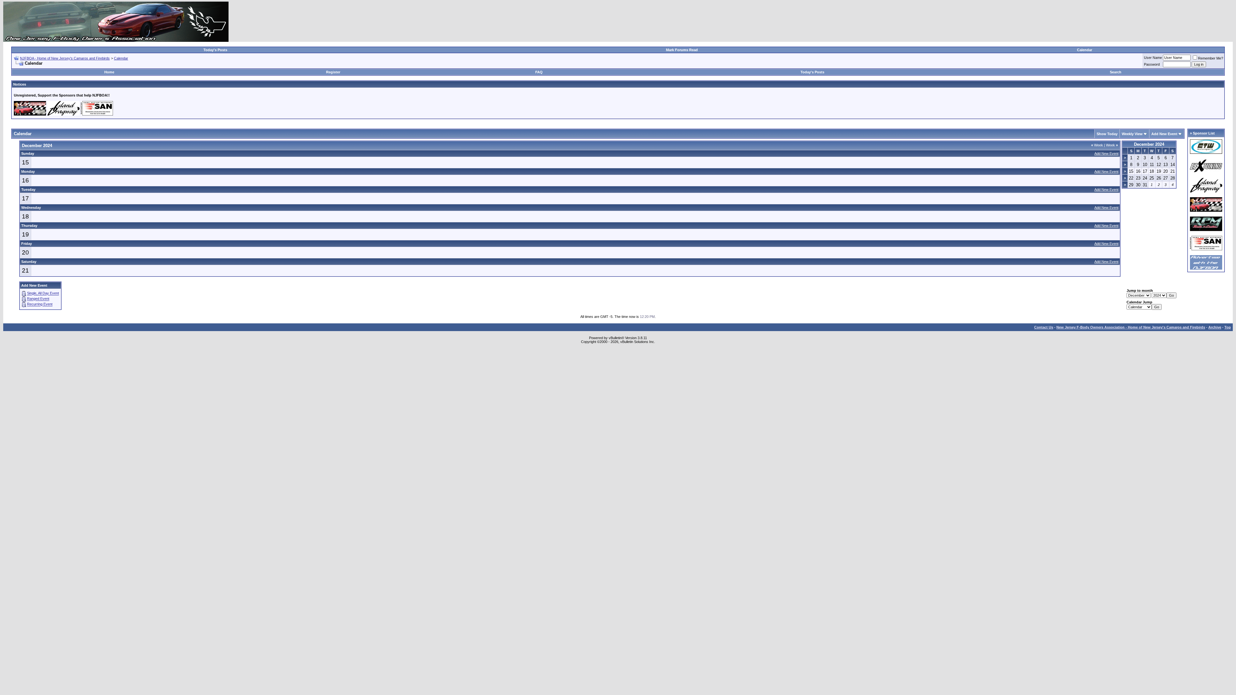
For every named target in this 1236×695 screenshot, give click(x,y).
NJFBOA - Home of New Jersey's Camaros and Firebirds (65, 58)
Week (1097, 145)
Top (1227, 327)
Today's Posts (215, 50)
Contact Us (1043, 327)
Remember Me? (1210, 58)
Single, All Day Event (43, 293)
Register (333, 72)
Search (1115, 72)
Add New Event (1164, 134)
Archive (1214, 327)
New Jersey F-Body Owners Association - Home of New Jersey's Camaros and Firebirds (1130, 327)
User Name (1153, 58)
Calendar (1084, 50)
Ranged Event (38, 299)
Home (109, 72)
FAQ (539, 72)
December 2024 (1149, 144)
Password (1152, 64)
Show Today (1107, 134)
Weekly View (1132, 134)
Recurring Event (39, 304)
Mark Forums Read (682, 50)
